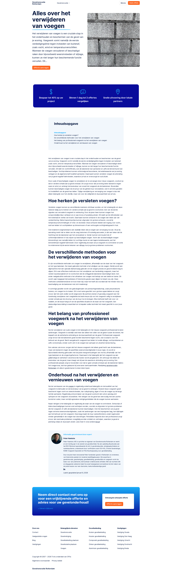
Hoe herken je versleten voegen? (66, 135)
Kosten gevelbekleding (97, 532)
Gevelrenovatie (62, 3)
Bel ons (123, 3)
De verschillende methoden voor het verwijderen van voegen (76, 138)
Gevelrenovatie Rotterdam (38, 3)
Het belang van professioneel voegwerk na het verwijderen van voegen (80, 140)
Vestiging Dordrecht (124, 544)
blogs (97, 422)
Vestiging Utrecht (123, 540)
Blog (34, 540)
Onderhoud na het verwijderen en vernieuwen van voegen (75, 143)
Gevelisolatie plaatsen (69, 544)
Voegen (63, 548)
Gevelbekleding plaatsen (70, 540)
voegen (71, 386)
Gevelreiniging (66, 536)
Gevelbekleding (95, 528)
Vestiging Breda (123, 548)
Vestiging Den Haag (124, 536)
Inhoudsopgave (60, 133)
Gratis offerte (133, 3)
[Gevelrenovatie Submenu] (69, 3)
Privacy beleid (57, 561)
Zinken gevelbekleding (97, 544)
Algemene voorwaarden (41, 561)
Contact (35, 532)
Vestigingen (36, 544)
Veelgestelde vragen (39, 536)
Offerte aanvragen (41, 68)
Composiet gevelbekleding (98, 540)
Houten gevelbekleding (97, 536)
